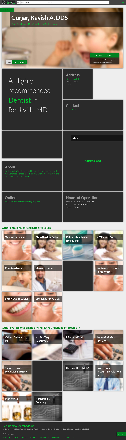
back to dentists (7, 10)
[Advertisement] (32, 144)
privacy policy (43, 437)
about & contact (28, 437)
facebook (6, 437)
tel (74, 109)
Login (122, 2)
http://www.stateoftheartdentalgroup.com (22, 201)
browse (66, 437)
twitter (16, 437)
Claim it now (97, 60)
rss (73, 437)
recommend (20, 62)
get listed (56, 437)
